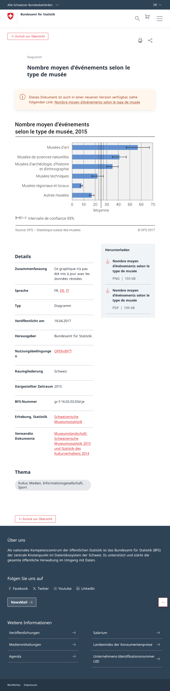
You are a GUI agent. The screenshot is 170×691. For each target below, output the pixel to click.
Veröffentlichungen (24, 632)
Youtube (65, 588)
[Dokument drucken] (140, 40)
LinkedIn (88, 588)
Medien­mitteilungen (25, 644)
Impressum (30, 685)
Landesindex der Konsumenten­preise (122, 644)
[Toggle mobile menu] (159, 18)
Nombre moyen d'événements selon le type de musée (97, 102)
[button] (163, 602)
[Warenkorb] (147, 16)
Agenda (15, 656)
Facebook (20, 588)
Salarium (100, 632)
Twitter (43, 588)
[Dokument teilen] (150, 40)
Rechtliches (14, 685)
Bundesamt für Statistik (38, 14)
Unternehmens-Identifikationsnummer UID (124, 659)
